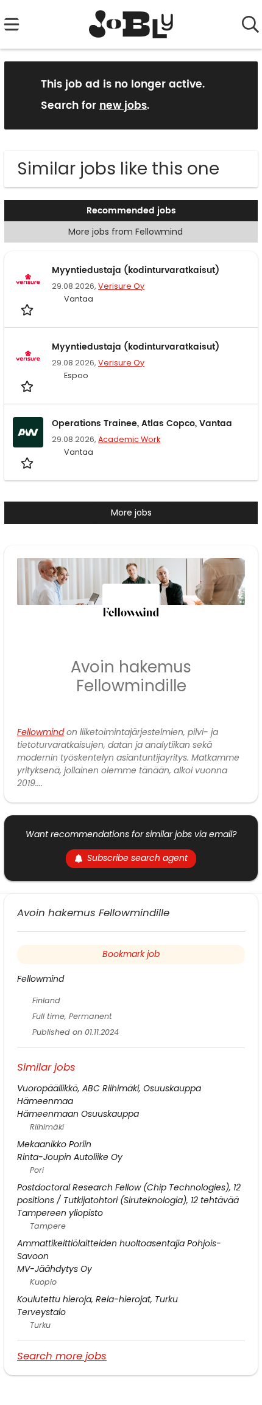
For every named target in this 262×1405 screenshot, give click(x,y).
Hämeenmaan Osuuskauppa (78, 1114)
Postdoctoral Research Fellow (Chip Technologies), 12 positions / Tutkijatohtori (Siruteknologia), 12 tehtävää (129, 1193)
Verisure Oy (121, 286)
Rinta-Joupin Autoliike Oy (69, 1157)
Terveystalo (41, 1312)
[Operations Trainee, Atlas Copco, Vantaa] (28, 432)
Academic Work (129, 439)
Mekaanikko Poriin (54, 1144)
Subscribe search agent (137, 858)
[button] (239, 94)
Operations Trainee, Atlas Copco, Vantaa (142, 423)
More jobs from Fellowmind (125, 232)
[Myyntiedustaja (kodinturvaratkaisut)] (28, 279)
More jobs (131, 512)
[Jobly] (131, 24)
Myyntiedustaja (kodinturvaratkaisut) (135, 270)
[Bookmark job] (28, 310)
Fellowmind (40, 732)
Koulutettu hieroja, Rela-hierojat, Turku (97, 1299)
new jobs (123, 105)
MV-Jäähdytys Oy (54, 1269)
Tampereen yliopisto (60, 1213)
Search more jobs (62, 1355)
